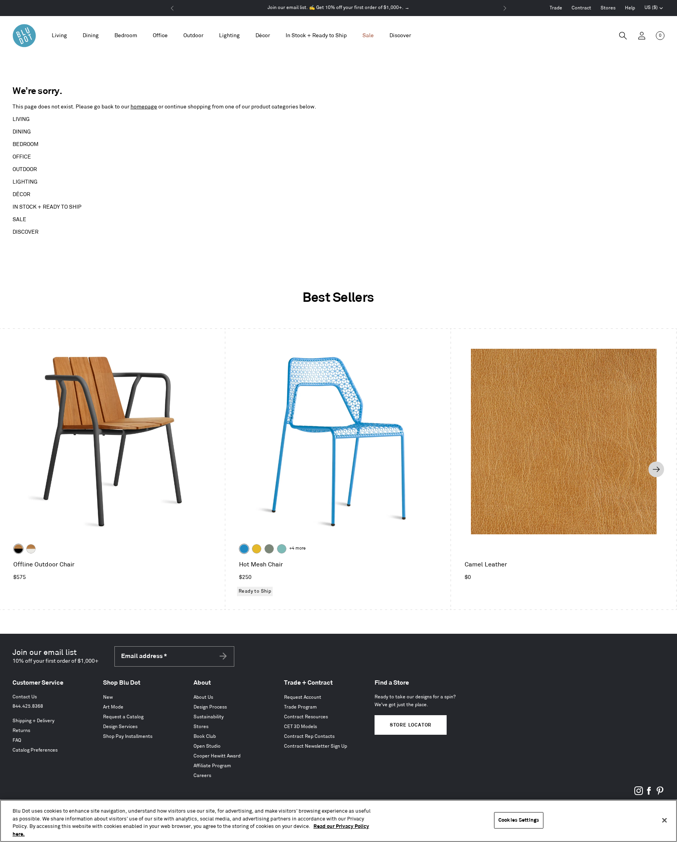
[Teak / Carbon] (18, 549)
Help (630, 8)
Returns (21, 730)
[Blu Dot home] (24, 35)
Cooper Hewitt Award (217, 756)
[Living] (59, 36)
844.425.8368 (28, 706)
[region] (338, 821)
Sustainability (209, 717)
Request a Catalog (123, 717)
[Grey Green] (269, 549)
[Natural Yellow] (257, 549)
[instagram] (638, 793)
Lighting (25, 181)
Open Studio (207, 746)
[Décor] (262, 36)
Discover (25, 231)
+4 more (297, 548)
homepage (143, 106)
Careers (202, 775)
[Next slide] (656, 469)
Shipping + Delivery (33, 721)
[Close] (664, 820)
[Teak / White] (31, 549)
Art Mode (113, 707)
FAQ (17, 740)
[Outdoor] (193, 36)
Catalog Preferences (35, 750)
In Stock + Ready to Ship (316, 35)
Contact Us (25, 697)
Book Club (205, 736)
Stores (608, 8)
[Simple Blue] (244, 549)
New (108, 697)
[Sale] (368, 36)
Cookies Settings (518, 820)
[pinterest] (659, 793)
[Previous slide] (20, 469)
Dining (22, 131)
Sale (19, 219)
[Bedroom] (125, 36)
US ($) (653, 8)
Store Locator (410, 725)
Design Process (210, 707)
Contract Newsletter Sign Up (315, 746)
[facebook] (649, 793)
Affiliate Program (212, 766)
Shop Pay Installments (127, 736)
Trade (556, 8)
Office (22, 156)
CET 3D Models (300, 727)
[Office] (160, 36)
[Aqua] (282, 549)
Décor (21, 194)
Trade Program (300, 707)
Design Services (120, 727)
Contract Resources (306, 717)
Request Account (302, 697)
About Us (203, 697)
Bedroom (25, 144)
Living (21, 119)
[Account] (641, 35)
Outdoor (25, 169)
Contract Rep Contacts (309, 736)
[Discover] (400, 36)
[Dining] (91, 36)
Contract (581, 8)
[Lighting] (229, 36)
